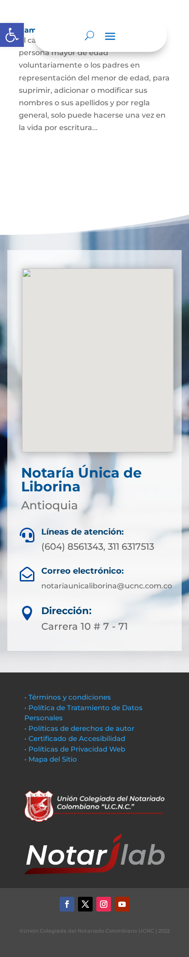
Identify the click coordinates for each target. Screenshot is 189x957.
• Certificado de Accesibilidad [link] (74, 738)
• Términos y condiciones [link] (67, 697)
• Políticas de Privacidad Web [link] (74, 749)
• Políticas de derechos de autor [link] (79, 728)
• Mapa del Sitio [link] (51, 759)
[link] (12, 35)
